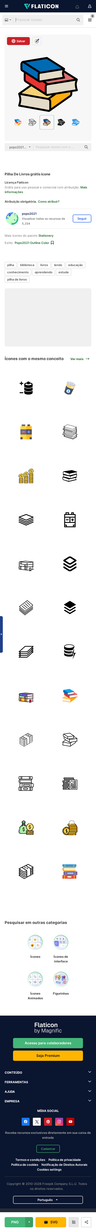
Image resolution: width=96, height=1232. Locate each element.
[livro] (26, 564)
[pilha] (70, 564)
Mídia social (48, 1111)
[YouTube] (70, 1122)
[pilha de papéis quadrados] (26, 520)
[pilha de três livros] (70, 476)
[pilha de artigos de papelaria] (70, 432)
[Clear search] (68, 20)
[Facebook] (26, 1122)
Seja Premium (48, 1055)
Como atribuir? (48, 201)
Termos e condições (30, 1160)
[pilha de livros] (70, 695)
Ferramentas (16, 1082)
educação (75, 265)
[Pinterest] (48, 1122)
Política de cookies (24, 1164)
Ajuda (10, 1091)
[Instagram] (59, 1122)
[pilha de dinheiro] (26, 739)
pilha (10, 265)
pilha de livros (17, 279)
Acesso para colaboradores (48, 1043)
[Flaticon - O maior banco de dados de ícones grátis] (41, 6)
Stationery (45, 235)
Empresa (12, 1101)
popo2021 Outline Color (32, 243)
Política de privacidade (64, 1160)
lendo (58, 265)
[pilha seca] (26, 432)
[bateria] (26, 388)
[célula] (70, 388)
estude (63, 272)
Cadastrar (48, 1149)
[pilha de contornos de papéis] (26, 652)
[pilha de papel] (26, 608)
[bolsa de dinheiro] (26, 827)
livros (44, 265)
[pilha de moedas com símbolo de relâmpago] (70, 652)
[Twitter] (37, 1122)
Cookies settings (49, 1169)
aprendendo (43, 272)
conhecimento (18, 272)
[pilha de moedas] (26, 476)
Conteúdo (13, 1072)
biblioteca (27, 265)
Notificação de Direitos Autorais (64, 1164)
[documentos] (70, 783)
